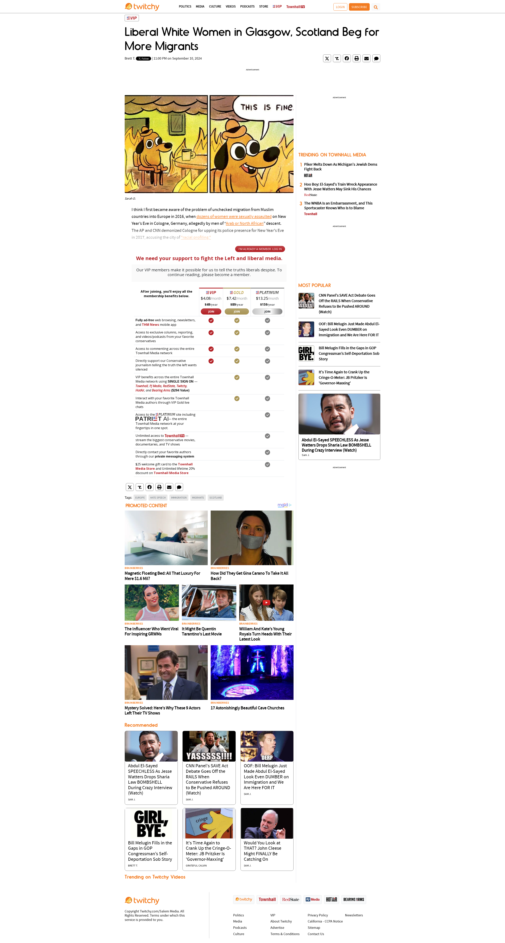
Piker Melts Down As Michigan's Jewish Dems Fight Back (340, 167)
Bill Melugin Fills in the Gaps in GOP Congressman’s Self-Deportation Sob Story (349, 353)
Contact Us (316, 934)
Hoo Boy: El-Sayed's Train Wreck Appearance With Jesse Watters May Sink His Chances (340, 187)
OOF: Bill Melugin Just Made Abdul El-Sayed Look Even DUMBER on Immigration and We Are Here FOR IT (266, 777)
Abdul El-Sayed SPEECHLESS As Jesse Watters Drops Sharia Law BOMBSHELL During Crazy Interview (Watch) (336, 445)
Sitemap (314, 928)
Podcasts (247, 6)
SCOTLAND (215, 497)
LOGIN (340, 7)
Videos (231, 6)
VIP (272, 915)
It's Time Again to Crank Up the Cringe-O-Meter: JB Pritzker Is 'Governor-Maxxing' (344, 377)
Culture (215, 6)
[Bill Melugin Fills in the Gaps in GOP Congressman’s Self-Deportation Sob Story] (151, 823)
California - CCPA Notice (325, 921)
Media (200, 6)
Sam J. (132, 799)
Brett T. (130, 59)
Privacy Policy (318, 915)
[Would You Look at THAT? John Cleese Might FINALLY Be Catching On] (267, 823)
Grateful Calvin (196, 865)
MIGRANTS (198, 497)
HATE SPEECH (158, 497)
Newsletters (354, 915)
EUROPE (140, 497)
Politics (185, 6)
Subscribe (359, 7)
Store (263, 6)
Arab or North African (245, 223)
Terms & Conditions (285, 934)
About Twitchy (281, 921)
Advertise (277, 928)
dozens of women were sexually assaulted (234, 217)
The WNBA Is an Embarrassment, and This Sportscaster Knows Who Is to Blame (338, 206)
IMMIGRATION (179, 497)
